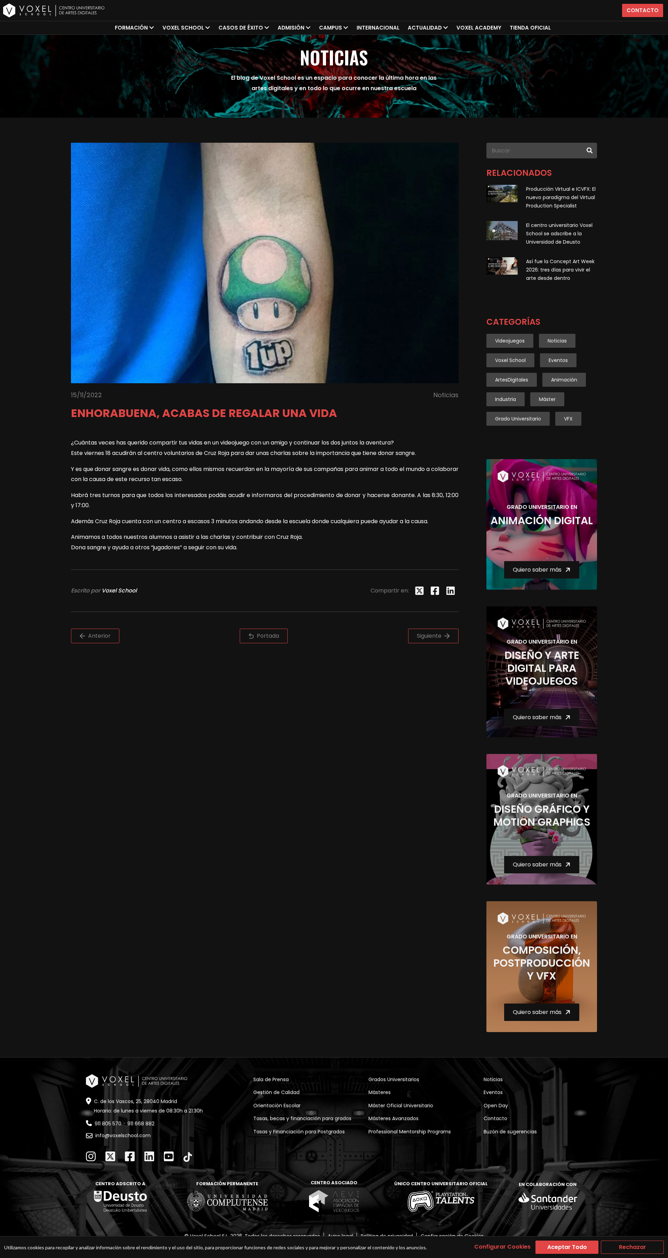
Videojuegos (510, 340)
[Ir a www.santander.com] (547, 1201)
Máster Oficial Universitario (400, 1105)
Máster (547, 399)
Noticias (557, 340)
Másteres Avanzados (393, 1118)
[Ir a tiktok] (187, 1157)
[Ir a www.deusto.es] (120, 1201)
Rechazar (632, 1247)
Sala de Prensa (271, 1079)
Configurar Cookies (502, 1247)
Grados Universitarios (393, 1079)
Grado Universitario (518, 418)
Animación (564, 379)
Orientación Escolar (277, 1105)
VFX (568, 418)
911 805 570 (108, 1123)
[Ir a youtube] (169, 1156)
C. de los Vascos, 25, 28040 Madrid (135, 1101)
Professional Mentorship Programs (409, 1131)
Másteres (379, 1092)
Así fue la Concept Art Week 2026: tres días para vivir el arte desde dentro (560, 270)
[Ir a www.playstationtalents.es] (441, 1201)
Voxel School (510, 360)
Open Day (496, 1105)
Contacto (643, 10)
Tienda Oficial (530, 27)
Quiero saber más (537, 570)
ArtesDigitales (511, 379)
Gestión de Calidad (276, 1092)
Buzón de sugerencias (510, 1131)
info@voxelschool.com (123, 1135)
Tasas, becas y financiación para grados (302, 1118)
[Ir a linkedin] (149, 1156)
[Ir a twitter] (110, 1156)
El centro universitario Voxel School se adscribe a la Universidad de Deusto (559, 233)
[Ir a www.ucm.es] (227, 1201)
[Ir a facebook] (130, 1156)
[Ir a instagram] (91, 1156)
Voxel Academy (478, 27)
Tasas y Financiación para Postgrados (299, 1131)
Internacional (378, 27)
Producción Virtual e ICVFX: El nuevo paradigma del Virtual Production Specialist (561, 197)
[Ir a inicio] (53, 10)
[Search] (589, 150)
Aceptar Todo (567, 1247)
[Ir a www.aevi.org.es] (334, 1201)
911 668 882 (140, 1123)
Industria (505, 399)
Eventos (558, 360)
